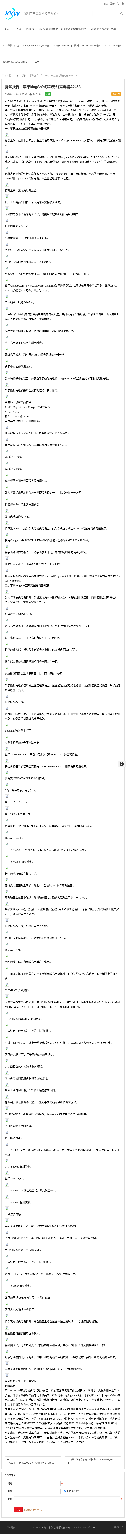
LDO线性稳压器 (11, 45)
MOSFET (31, 28)
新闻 (24, 75)
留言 (37, 62)
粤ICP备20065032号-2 (82, 1527)
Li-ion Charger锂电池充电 (74, 28)
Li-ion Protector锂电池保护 (104, 28)
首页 (18, 28)
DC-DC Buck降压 (113, 45)
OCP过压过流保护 (48, 28)
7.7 (118, 1526)
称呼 (10, 1483)
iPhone (85, 110)
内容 (10, 1498)
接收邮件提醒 (73, 1491)
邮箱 (10, 1491)
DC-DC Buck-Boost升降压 (16, 62)
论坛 (7, 28)
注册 (112, 3)
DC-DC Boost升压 (91, 45)
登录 (106, 3)
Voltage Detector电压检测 (36, 45)
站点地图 (10, 1527)
